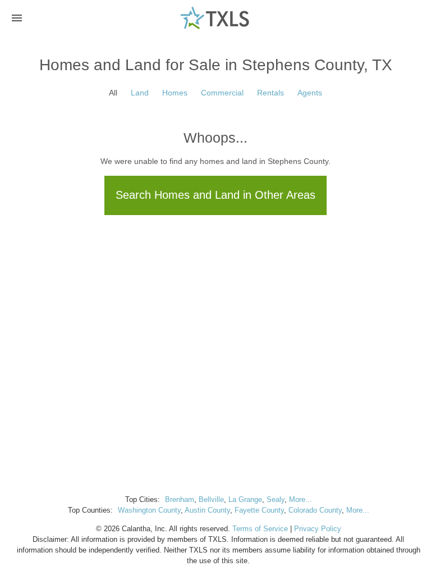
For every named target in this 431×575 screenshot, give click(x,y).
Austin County (207, 510)
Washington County (149, 510)
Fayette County (259, 510)
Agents (309, 92)
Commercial (222, 92)
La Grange (245, 500)
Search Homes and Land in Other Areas (215, 195)
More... (300, 500)
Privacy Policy (317, 529)
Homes (174, 92)
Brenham (179, 500)
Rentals (270, 92)
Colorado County (315, 510)
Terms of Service (260, 529)
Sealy (276, 500)
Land (140, 92)
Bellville (211, 500)
